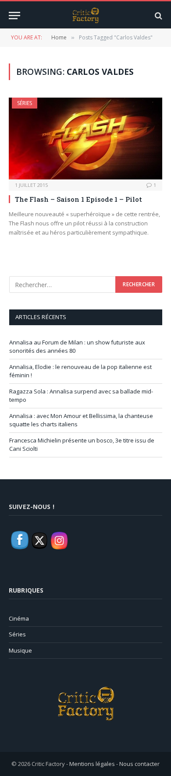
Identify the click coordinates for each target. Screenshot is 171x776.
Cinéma (19, 618)
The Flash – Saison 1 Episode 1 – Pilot (78, 199)
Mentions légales (92, 764)
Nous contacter (139, 764)
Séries (24, 103)
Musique (20, 650)
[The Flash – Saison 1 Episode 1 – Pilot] (85, 138)
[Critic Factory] (85, 15)
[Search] (157, 15)
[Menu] (14, 15)
